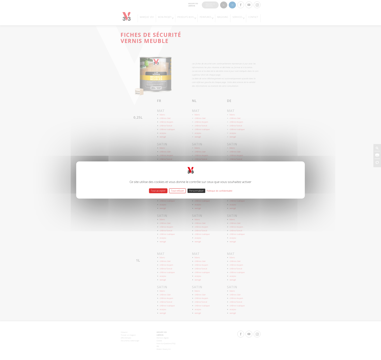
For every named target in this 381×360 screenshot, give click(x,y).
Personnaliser (196, 190)
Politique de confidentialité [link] (219, 190)
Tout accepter (158, 190)
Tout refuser (177, 190)
